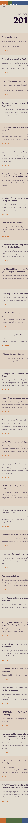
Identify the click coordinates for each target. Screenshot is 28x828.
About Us (11, 824)
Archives (17, 824)
